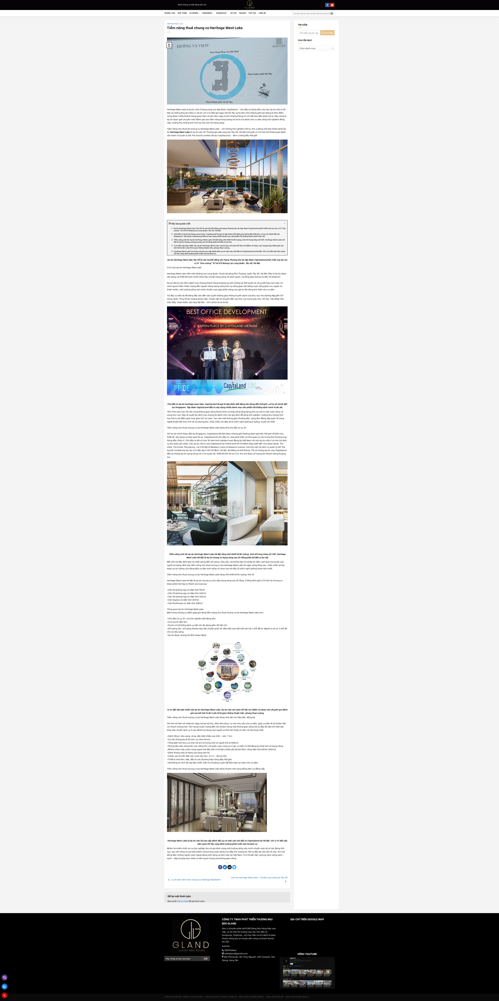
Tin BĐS (242, 13)
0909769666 (230, 950)
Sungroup (221, 13)
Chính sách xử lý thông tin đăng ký (221, 996)
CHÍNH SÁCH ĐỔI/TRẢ (274, 996)
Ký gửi (234, 13)
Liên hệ (262, 13)
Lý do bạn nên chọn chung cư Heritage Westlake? (196, 879)
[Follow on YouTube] (332, 5)
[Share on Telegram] (234, 867)
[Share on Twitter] (225, 867)
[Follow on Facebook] (327, 5)
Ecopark (193, 13)
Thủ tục (252, 13)
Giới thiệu (182, 13)
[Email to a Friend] (229, 867)
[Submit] (332, 13)
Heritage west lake (175, 24)
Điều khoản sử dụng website (251, 996)
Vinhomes (207, 13)
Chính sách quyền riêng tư (297, 996)
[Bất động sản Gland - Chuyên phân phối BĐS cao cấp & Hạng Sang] (249, 5)
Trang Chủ (169, 13)
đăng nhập (182, 900)
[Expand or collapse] (284, 223)
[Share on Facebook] (220, 867)
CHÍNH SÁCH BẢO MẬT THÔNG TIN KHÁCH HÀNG (183, 996)
